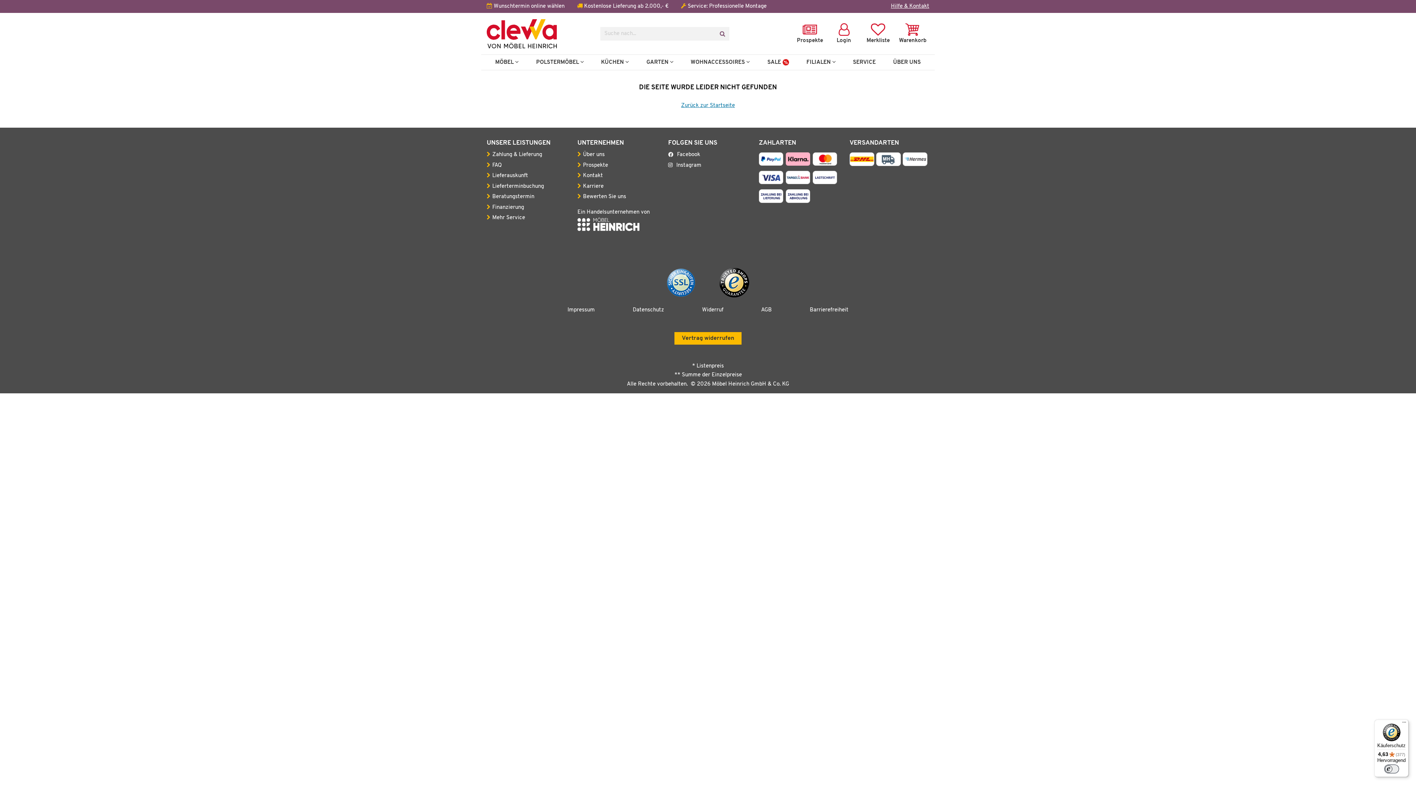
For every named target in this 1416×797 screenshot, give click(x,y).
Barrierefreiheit (829, 310)
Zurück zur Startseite (708, 105)
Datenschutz (648, 310)
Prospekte (595, 165)
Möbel (505, 62)
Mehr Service (508, 218)
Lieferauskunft (510, 176)
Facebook (688, 155)
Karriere (593, 186)
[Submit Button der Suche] (722, 34)
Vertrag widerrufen (708, 338)
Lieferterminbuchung (518, 186)
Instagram (688, 165)
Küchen (613, 62)
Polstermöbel (558, 62)
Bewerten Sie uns (604, 197)
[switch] (1391, 769)
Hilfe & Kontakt (910, 6)
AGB (766, 310)
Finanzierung (508, 207)
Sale (774, 62)
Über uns (594, 155)
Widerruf (712, 310)
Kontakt (593, 176)
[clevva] (538, 34)
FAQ (497, 165)
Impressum (581, 310)
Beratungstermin (513, 197)
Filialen (819, 62)
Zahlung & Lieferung (517, 155)
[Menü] (1404, 724)
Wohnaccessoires (718, 62)
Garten (658, 62)
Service (864, 62)
